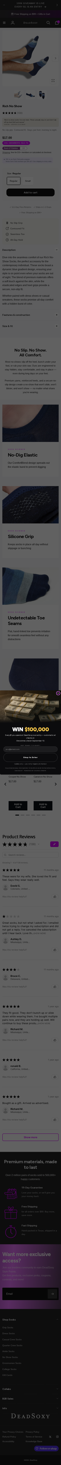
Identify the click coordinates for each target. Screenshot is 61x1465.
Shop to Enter (30, 757)
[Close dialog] (58, 693)
